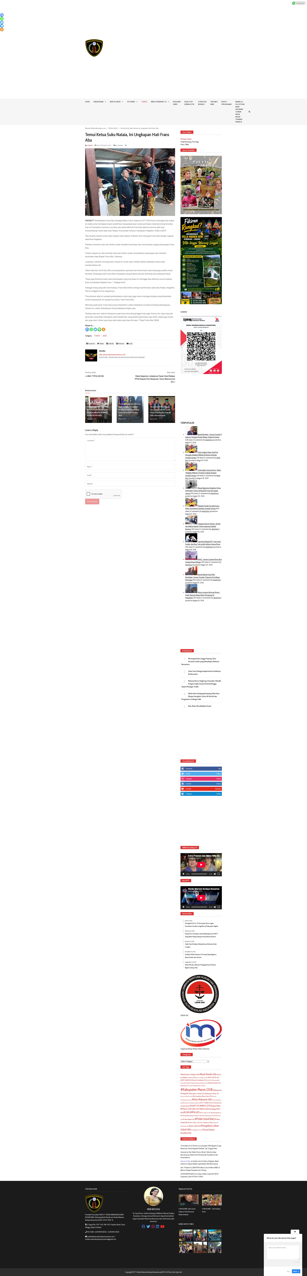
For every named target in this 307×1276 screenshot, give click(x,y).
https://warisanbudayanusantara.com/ (112, 355)
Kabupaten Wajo (212, 1094)
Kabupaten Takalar (197, 1094)
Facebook (203, 769)
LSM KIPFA (192, 1112)
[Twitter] (95, 329)
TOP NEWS (131, 102)
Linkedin (203, 784)
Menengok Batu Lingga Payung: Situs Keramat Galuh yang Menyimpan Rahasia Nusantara (200, 661)
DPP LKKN (186, 1080)
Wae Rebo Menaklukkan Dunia (199, 706)
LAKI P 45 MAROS (200, 1105)
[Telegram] (2, 26)
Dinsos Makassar (201, 1077)
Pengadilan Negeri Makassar (192, 1115)
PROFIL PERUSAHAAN (226, 103)
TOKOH (144, 102)
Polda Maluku (189, 1119)
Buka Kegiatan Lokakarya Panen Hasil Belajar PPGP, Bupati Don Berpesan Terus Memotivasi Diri (155, 379)
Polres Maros (194, 1122)
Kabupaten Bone (187, 1085)
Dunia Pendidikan (199, 1080)
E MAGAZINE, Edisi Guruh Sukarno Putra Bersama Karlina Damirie (187, 1212)
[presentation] (85, 410)
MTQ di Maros (205, 1113)
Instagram (203, 779)
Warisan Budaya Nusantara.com (95, 128)
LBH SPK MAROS (200, 1109)
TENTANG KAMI (214, 103)
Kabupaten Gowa (199, 1085)
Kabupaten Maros (198, 1089)
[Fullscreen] (219, 874)
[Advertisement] (72, 17)
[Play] (183, 874)
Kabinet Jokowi (215, 1083)
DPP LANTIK (214, 1077)
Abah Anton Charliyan (190, 1074)
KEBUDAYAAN (98, 102)
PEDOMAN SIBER (177, 103)
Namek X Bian (185, 1161)
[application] (201, 864)
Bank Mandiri (208, 1074)
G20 (209, 1080)
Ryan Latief (195, 1126)
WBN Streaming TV (158, 102)
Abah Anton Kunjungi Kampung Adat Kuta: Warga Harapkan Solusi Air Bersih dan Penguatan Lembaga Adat (200, 696)
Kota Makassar (202, 1099)
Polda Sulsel (205, 1119)
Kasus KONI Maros (186, 1096)
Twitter (203, 774)
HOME (87, 102)
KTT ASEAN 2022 (208, 1103)
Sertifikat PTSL (197, 1130)
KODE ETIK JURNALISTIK (189, 103)
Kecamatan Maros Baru (203, 1096)
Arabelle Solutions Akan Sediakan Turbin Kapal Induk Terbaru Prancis (240, 112)
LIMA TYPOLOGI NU (95, 376)
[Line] (99, 329)
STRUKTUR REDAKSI (202, 103)
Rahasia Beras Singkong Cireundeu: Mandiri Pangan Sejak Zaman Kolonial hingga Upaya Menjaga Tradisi (201, 684)
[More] (103, 329)
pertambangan (208, 1115)
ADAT (116, 128)
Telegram (203, 794)
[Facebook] (87, 329)
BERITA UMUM (115, 102)
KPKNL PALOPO (195, 1103)
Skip (288, 1271)
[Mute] (215, 874)
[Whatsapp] (91, 329)
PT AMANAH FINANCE (208, 1122)
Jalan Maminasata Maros (200, 1083)
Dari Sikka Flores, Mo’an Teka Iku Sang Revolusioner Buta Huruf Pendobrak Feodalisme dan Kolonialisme (199, 1154)
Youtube (203, 789)
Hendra (90, 145)
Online (186, 139)
